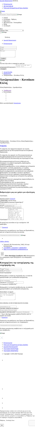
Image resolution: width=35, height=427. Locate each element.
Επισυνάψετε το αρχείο (6, 292)
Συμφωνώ (5, 227)
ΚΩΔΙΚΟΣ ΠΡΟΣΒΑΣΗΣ (8, 312)
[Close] (0, 62)
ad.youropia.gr (8, 6)
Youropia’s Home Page (11, 349)
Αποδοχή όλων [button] (10, 420)
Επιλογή (12, 198)
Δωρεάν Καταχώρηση (6, 1)
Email (2, 206)
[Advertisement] (17, 121)
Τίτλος (2, 207)
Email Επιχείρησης (16, 275)
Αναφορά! (3, 69)
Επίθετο (2, 271)
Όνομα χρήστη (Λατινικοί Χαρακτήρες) (11, 202)
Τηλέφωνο (3, 282)
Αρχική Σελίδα (8, 72)
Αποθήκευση (7, 90)
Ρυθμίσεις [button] (2, 420)
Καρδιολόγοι (7, 73)
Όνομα (2, 269)
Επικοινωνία (8, 4)
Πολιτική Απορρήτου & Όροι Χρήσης (16, 8)
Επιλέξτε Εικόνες (5, 198)
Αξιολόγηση (17, 103)
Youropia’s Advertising (11, 351)
